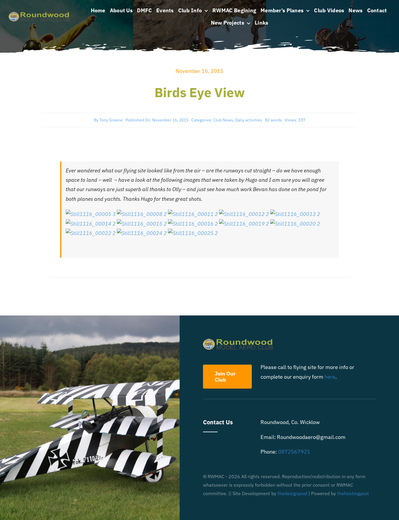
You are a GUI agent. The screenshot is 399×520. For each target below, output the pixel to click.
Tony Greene (111, 120)
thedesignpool (292, 493)
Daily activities (248, 120)
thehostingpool (353, 493)
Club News (223, 120)
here (330, 376)
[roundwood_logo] (41, 14)
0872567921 (294, 451)
